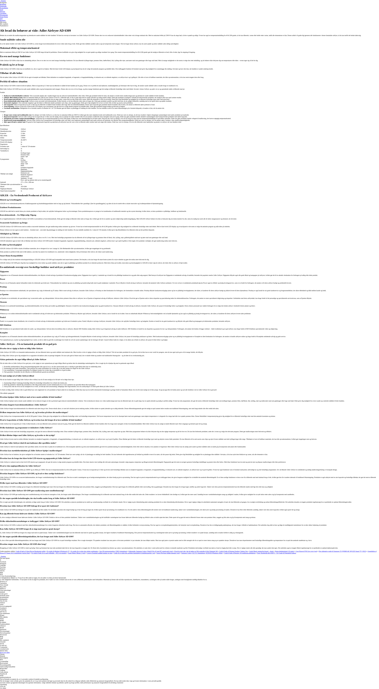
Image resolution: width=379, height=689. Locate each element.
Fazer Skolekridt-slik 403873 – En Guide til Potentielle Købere (276, 553)
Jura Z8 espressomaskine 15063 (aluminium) (113, 551)
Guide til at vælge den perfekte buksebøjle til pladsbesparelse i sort (134, 553)
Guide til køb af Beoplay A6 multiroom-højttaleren (240, 553)
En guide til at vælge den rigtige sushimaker (84, 551)
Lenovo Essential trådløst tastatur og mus (99, 553)
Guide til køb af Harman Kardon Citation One (233, 551)
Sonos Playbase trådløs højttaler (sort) (168, 553)
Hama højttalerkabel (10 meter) (284, 551)
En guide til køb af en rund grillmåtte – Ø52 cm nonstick (49, 553)
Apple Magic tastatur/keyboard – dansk (261, 551)
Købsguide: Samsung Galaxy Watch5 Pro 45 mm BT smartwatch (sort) (151, 551)
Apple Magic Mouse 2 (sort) (76, 553)
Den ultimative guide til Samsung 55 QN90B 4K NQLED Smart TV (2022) (342, 551)
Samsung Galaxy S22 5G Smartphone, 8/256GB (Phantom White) (202, 553)
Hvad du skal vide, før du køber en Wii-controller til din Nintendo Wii (196, 551)
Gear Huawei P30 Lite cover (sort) (306, 551)
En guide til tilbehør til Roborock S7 (58, 551)
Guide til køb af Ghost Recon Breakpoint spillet (30, 551)
